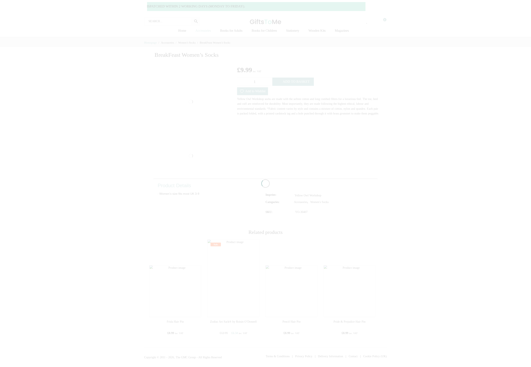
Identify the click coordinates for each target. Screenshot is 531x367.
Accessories (203, 30)
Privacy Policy (303, 356)
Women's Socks (319, 202)
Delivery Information (330, 356)
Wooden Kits (317, 30)
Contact (353, 356)
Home (182, 30)
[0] (382, 21)
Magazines (342, 30)
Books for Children (264, 30)
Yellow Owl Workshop (308, 195)
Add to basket (296, 81)
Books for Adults (231, 30)
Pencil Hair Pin (292, 321)
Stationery (292, 30)
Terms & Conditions (278, 356)
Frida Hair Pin (175, 321)
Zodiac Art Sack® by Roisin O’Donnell (233, 321)
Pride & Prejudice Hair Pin (349, 321)
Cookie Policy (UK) (375, 356)
